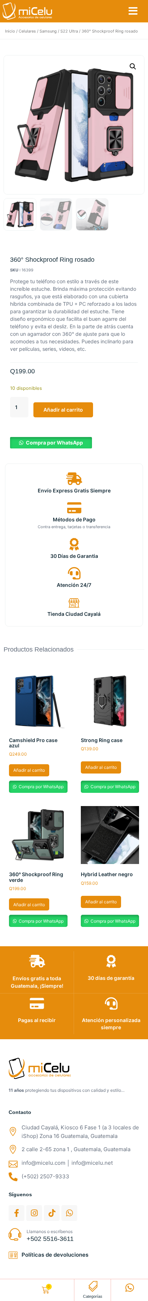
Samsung (48, 31)
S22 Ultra (69, 31)
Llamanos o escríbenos (50, 1231)
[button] (133, 11)
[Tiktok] (52, 1213)
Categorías (92, 1296)
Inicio (10, 31)
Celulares (27, 31)
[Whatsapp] (69, 1213)
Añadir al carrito (63, 410)
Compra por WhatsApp (54, 443)
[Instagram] (34, 1213)
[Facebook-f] (16, 1213)
